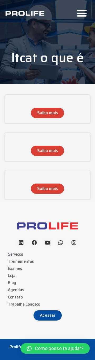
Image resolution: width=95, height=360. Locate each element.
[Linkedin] (21, 242)
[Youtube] (47, 242)
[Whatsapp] (60, 242)
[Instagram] (74, 242)
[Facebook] (34, 242)
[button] (82, 13)
